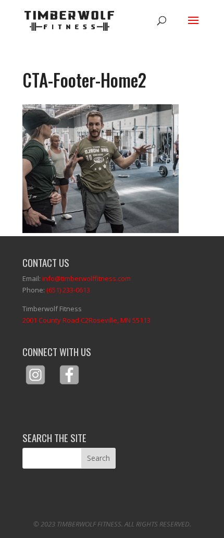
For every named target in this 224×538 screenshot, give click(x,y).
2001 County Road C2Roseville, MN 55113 (86, 320)
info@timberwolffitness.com (86, 278)
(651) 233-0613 (68, 290)
